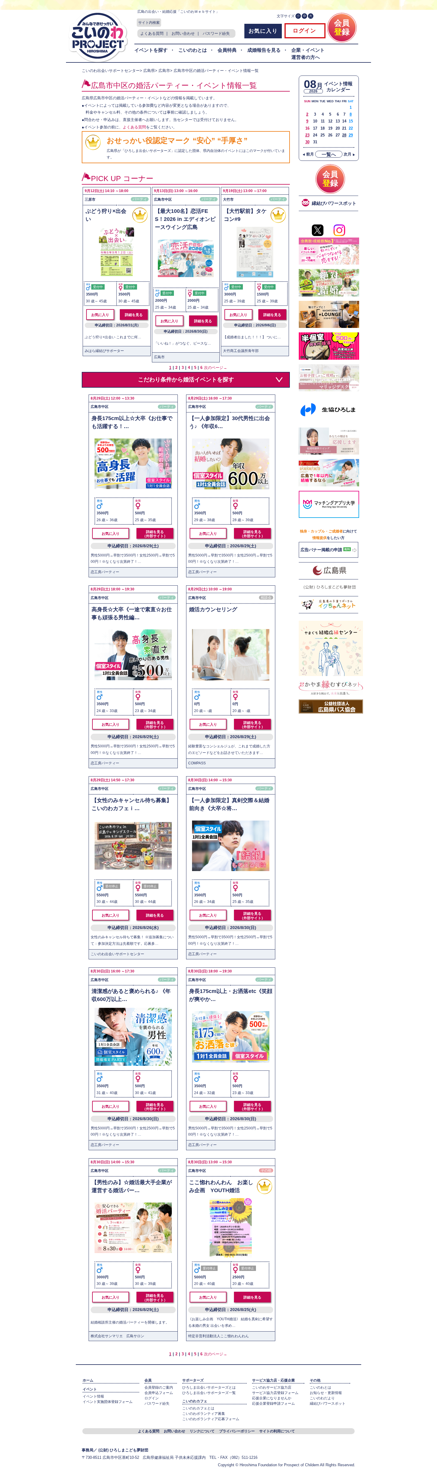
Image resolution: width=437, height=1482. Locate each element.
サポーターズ (193, 1380)
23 (307, 135)
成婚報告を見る (264, 50)
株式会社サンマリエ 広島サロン (117, 1336)
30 (307, 142)
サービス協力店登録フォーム (275, 1393)
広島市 (164, 70)
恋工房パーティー (105, 572)
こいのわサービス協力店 (271, 1387)
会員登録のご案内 (158, 1387)
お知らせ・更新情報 (326, 1393)
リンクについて (202, 1431)
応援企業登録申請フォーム (273, 1403)
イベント (90, 1389)
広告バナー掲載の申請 (322, 549)
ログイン (303, 31)
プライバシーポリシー (237, 1431)
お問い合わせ (183, 33)
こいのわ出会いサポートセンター (111, 70)
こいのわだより (322, 1398)
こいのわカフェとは (198, 1408)
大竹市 (228, 199)
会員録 (342, 27)
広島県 (149, 70)
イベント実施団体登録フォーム (108, 1402)
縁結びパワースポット (327, 1403)
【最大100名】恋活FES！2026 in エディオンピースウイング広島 (185, 219)
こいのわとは (192, 50)
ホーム (88, 1380)
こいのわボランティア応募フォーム (210, 1419)
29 (351, 135)
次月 (349, 154)
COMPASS (197, 763)
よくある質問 (152, 33)
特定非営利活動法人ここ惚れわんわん (218, 1336)
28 (344, 135)
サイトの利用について (277, 1431)
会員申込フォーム (158, 1393)
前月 (308, 154)
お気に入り (263, 31)
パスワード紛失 (216, 33)
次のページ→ (215, 367)
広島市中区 (163, 199)
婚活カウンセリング (213, 609)
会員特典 (227, 50)
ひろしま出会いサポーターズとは (209, 1387)
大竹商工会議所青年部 (241, 351)
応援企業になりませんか (271, 1398)
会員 (148, 1380)
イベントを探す (151, 50)
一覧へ (329, 154)
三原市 (90, 199)
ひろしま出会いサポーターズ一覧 (209, 1393)
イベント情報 (93, 1396)
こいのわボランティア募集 (203, 1414)
